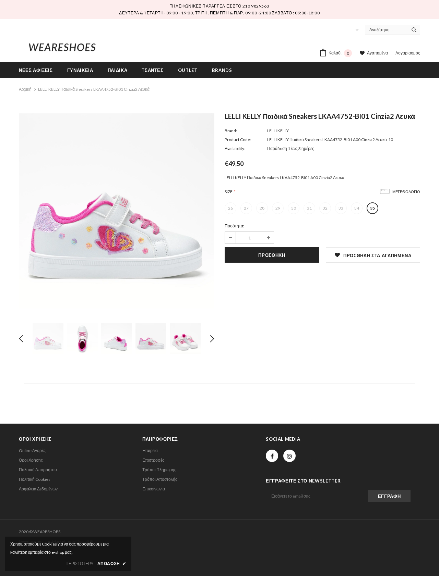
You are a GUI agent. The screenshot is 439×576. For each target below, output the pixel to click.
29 (277, 208)
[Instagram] (289, 456)
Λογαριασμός (407, 52)
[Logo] (62, 46)
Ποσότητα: (234, 225)
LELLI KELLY (278, 130)
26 (230, 208)
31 (309, 208)
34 (356, 208)
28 (262, 208)
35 (372, 208)
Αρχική (25, 89)
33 (341, 208)
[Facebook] (272, 456)
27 (246, 208)
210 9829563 (256, 6)
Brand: (231, 130)
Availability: (235, 148)
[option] (116, 211)
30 (293, 208)
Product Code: (238, 139)
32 (325, 208)
